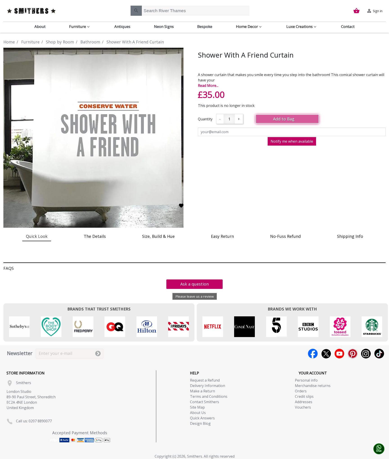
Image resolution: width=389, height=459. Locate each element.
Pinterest (352, 353)
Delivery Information (207, 385)
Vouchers (303, 407)
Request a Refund (205, 380)
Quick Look (36, 236)
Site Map (197, 407)
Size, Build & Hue (158, 236)
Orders (301, 391)
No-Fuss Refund (285, 236)
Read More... (208, 85)
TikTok (379, 353)
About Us (198, 412)
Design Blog (200, 423)
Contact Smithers (204, 401)
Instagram (366, 353)
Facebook (313, 353)
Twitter (326, 353)
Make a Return (202, 391)
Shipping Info (350, 236)
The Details (95, 236)
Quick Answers (202, 418)
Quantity (205, 119)
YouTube (339, 353)
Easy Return (222, 236)
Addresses (303, 401)
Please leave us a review (194, 296)
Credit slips (304, 396)
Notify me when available (292, 141)
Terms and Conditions (208, 396)
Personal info (306, 380)
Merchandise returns (312, 385)
